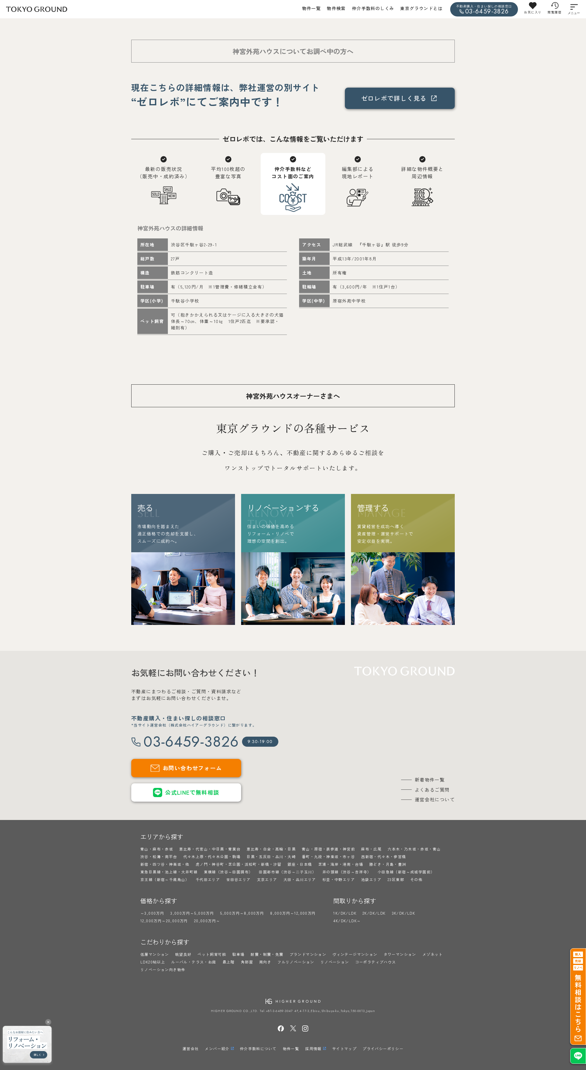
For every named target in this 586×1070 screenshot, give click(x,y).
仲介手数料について (258, 1048)
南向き (265, 961)
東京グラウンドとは (421, 8)
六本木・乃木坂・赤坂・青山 (414, 848)
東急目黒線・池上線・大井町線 (169, 871)
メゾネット (432, 954)
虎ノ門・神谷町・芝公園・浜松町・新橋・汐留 (238, 864)
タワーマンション (400, 954)
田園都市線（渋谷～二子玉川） (287, 871)
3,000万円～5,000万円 (192, 913)
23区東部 (396, 879)
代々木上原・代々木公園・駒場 (212, 856)
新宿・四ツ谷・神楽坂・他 (165, 864)
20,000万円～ (207, 920)
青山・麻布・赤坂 (156, 848)
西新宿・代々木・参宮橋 (383, 856)
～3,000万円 (152, 913)
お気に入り (532, 12)
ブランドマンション (308, 954)
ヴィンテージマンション (354, 954)
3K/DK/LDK (403, 913)
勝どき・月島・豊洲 (387, 864)
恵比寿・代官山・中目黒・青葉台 (210, 848)
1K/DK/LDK (344, 913)
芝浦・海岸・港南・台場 (340, 864)
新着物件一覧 (430, 779)
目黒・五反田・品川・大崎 (271, 856)
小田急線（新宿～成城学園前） (406, 871)
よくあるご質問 (432, 789)
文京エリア (267, 879)
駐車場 (238, 954)
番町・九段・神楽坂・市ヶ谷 (328, 856)
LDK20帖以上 (152, 961)
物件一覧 (311, 8)
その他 (416, 879)
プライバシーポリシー (383, 1048)
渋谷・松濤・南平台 (158, 856)
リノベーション (334, 961)
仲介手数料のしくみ (373, 8)
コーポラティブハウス (375, 961)
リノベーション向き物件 (162, 969)
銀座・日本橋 (300, 864)
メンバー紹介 (217, 1048)
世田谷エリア (238, 879)
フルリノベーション (295, 961)
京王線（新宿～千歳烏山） (165, 879)
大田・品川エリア (300, 879)
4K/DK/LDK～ (347, 920)
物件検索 (336, 8)
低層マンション (154, 954)
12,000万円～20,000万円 (164, 920)
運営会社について (435, 799)
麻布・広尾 (371, 848)
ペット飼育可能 (211, 954)
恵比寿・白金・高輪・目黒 (271, 848)
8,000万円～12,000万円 (293, 913)
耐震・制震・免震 (267, 954)
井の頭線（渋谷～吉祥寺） (346, 871)
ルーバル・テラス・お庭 (193, 961)
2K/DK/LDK (374, 913)
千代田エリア (208, 879)
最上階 (228, 961)
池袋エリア (371, 879)
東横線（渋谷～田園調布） (228, 871)
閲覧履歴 (555, 12)
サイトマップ (344, 1048)
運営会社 (191, 1048)
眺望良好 (183, 954)
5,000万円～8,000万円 (242, 913)
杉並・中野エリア (338, 879)
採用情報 (313, 1048)
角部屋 (247, 961)
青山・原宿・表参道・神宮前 (328, 848)
